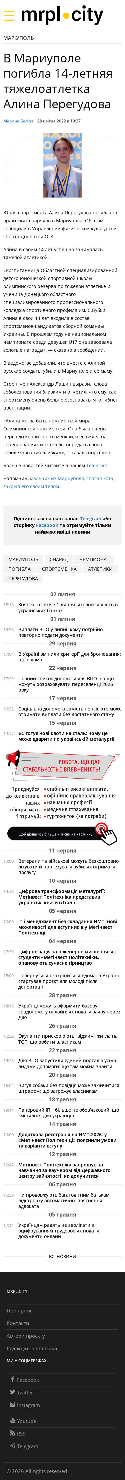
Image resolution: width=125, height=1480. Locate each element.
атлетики (100, 569)
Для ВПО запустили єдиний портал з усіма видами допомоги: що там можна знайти (67, 1063)
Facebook (47, 525)
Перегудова (23, 578)
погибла (19, 569)
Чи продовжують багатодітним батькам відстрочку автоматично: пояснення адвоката (63, 1200)
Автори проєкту (26, 1335)
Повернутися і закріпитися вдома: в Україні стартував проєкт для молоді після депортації (68, 981)
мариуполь (23, 559)
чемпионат (94, 559)
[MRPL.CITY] (62, 15)
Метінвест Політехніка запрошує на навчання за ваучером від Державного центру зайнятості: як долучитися (64, 1170)
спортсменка (59, 569)
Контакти (18, 1323)
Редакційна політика (32, 1348)
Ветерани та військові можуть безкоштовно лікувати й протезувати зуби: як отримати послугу (68, 866)
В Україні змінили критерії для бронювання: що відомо (69, 656)
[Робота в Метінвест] (62, 797)
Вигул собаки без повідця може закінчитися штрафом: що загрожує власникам (68, 1088)
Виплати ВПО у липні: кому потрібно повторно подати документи (60, 632)
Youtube (26, 1421)
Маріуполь (18, 38)
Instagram (28, 1405)
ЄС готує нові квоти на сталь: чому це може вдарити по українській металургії (66, 736)
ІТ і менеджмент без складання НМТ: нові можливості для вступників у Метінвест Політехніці (67, 927)
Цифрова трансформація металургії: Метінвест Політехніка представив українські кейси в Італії (61, 896)
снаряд (59, 559)
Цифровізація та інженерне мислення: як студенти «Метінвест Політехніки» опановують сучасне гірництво (67, 957)
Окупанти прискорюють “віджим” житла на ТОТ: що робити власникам (68, 1038)
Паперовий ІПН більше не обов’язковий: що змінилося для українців (68, 1112)
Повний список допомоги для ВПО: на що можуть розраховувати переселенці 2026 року (66, 684)
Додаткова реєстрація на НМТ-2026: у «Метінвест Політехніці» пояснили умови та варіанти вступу (67, 1140)
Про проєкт (20, 1310)
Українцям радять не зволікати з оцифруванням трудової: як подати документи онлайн (58, 1230)
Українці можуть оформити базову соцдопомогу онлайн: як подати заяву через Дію (69, 1011)
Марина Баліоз (18, 121)
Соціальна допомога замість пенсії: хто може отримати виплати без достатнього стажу (70, 711)
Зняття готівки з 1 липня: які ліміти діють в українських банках (68, 607)
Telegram (96, 465)
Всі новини (62, 1256)
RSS (21, 1433)
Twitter (25, 1392)
